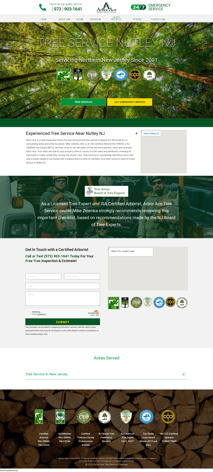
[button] (106, 374)
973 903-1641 (67, 9)
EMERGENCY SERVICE (159, 7)
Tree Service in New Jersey (46, 374)
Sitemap (123, 464)
